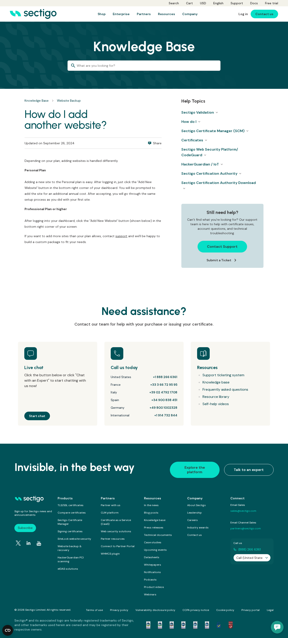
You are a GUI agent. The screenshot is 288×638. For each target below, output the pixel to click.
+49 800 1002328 (163, 408)
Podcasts (150, 579)
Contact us (194, 535)
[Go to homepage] (33, 14)
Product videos (154, 587)
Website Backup (69, 101)
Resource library (215, 396)
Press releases (153, 527)
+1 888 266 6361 (165, 377)
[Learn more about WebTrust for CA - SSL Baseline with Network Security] (195, 625)
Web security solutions (116, 531)
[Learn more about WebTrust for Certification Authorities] (160, 625)
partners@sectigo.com (245, 528)
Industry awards (198, 527)
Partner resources (113, 539)
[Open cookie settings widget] (7, 630)
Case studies (152, 542)
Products (65, 498)
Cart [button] (189, 3)
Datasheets (151, 557)
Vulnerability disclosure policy (155, 610)
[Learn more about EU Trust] (219, 625)
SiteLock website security (74, 539)
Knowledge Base (37, 101)
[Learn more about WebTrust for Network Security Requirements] (148, 625)
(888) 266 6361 (249, 549)
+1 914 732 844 (165, 415)
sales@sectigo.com (243, 511)
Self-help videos (215, 404)
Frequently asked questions (225, 389)
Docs (254, 3)
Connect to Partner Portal (118, 546)
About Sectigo (196, 505)
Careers (192, 520)
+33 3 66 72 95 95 (163, 385)
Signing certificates (70, 531)
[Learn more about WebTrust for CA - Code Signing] (207, 625)
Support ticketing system (223, 375)
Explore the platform (194, 469)
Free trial (271, 3)
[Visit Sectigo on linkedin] (28, 543)
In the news (151, 505)
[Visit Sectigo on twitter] (18, 543)
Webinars (150, 594)
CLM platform (110, 512)
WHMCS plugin (110, 553)
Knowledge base (216, 382)
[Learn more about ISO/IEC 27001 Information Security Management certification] (231, 625)
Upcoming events (155, 550)
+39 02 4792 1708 (163, 392)
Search (174, 3)
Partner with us (110, 505)
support (121, 236)
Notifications (152, 572)
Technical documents (158, 535)
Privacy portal (250, 610)
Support (237, 3)
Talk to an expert (249, 469)
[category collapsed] (216, 112)
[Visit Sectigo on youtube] (39, 543)
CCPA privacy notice (195, 610)
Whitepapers (152, 565)
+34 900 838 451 (164, 400)
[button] (277, 627)
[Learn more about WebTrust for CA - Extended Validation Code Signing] (183, 625)
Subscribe (25, 528)
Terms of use (94, 610)
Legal (270, 610)
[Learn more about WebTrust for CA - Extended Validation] (172, 625)
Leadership (194, 512)
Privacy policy (119, 610)
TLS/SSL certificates (70, 505)
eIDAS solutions (68, 569)
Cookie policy (225, 610)
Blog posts (151, 512)
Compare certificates (72, 512)
